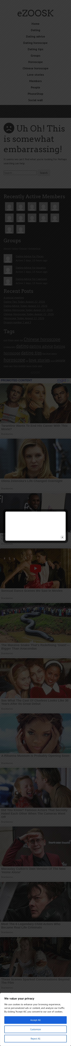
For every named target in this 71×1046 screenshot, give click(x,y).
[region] (35, 1019)
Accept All (35, 1020)
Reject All (35, 1038)
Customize (35, 1029)
